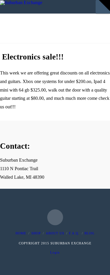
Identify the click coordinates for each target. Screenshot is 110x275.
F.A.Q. (74, 233)
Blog (89, 233)
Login (55, 252)
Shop (36, 233)
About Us (55, 233)
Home (21, 233)
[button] (104, 5)
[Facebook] (55, 217)
